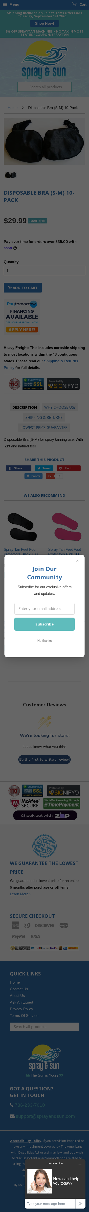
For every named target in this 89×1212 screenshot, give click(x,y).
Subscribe (44, 624)
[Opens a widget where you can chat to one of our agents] (55, 1183)
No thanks (44, 641)
